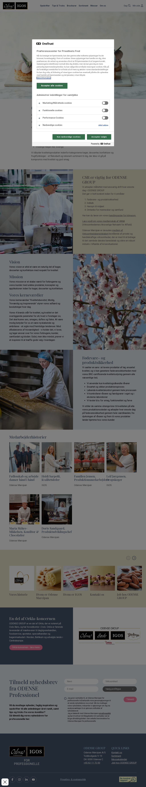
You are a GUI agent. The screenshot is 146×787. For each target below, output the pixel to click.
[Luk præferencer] (5, 782)
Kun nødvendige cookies (69, 137)
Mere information (44, 78)
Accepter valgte (99, 137)
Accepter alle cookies (52, 85)
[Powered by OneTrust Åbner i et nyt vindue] (102, 144)
